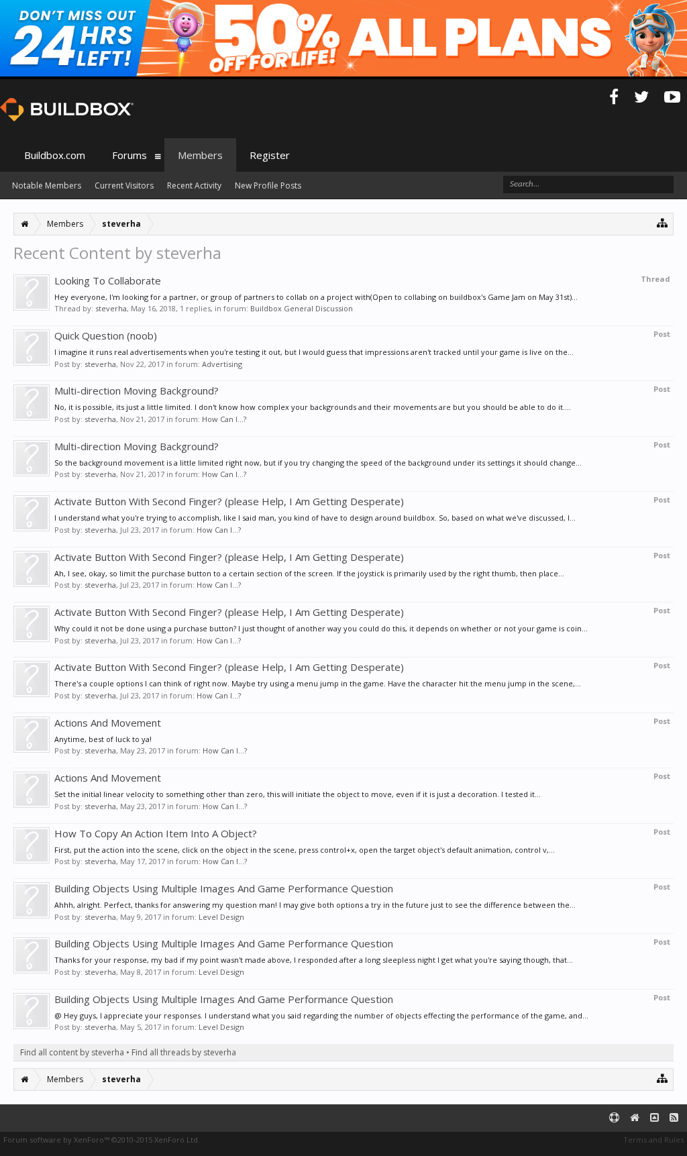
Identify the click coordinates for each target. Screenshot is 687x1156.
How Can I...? (224, 419)
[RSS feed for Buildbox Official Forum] (674, 1118)
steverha (111, 308)
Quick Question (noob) (105, 335)
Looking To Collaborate (107, 280)
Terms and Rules (653, 1140)
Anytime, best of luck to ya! (103, 739)
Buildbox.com (54, 155)
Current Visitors (124, 185)
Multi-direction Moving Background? (136, 390)
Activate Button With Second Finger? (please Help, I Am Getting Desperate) (229, 501)
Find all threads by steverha (183, 1052)
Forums (129, 155)
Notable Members (46, 185)
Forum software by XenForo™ (101, 1140)
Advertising (222, 364)
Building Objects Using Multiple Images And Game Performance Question (223, 888)
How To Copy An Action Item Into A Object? (155, 833)
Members (200, 155)
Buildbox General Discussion (301, 308)
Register (270, 155)
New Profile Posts (268, 185)
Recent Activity (194, 185)
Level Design (221, 917)
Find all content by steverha (72, 1052)
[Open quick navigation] (662, 222)
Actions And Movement (107, 722)
